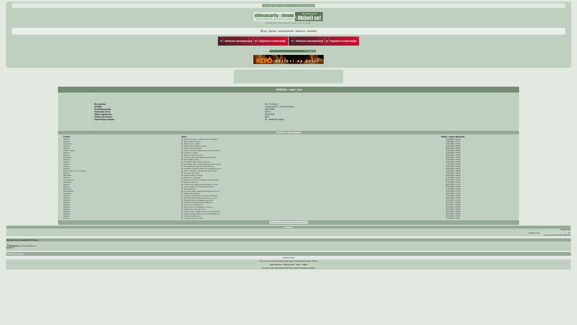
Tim (295, 5)
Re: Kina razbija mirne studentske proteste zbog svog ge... (201, 164)
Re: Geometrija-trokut (188, 189)
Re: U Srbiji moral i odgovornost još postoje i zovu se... (200, 184)
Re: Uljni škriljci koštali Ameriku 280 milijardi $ (196, 202)
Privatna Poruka (286, 107)
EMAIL (294, 23)
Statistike (310, 5)
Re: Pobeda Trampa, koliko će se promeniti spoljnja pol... (201, 214)
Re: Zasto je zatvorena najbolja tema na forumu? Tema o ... (202, 150)
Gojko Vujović (289, 261)
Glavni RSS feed (276, 264)
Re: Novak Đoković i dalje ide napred (194, 146)
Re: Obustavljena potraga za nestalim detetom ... (198, 166)
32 (558, 235)
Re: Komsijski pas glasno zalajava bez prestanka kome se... (202, 168)
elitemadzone (284, 23)
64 (561, 235)
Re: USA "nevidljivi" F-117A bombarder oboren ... (198, 186)
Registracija (272, 31)
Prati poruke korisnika (300, 222)
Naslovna (266, 5)
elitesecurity (271, 23)
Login (265, 31)
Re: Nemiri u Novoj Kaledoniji (191, 148)
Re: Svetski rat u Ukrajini (189, 153)
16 (555, 235)
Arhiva (298, 264)
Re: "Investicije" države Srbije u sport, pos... (196, 162)
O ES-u (289, 5)
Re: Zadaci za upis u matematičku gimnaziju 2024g (199, 157)
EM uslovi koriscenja (267, 261)
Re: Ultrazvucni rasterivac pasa (192, 155)
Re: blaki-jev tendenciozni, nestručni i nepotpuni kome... (200, 180)
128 (564, 235)
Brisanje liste (566, 229)
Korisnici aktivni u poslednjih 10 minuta (22, 240)
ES (306, 264)
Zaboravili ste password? (286, 31)
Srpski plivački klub (281, 268)
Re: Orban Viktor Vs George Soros (193, 209)
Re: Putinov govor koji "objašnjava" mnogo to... (197, 207)
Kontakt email (288, 257)
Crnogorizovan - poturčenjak (191, 177)
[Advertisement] (288, 76)
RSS (299, 23)
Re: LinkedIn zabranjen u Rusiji (192, 218)
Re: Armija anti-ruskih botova (191, 216)
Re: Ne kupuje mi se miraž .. (191, 173)
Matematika (67, 157)
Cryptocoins (67, 144)
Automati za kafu (268, 268)
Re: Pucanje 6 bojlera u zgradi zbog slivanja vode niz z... (201, 191)
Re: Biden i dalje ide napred (191, 141)
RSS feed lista (289, 264)
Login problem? (312, 31)
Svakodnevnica (68, 180)
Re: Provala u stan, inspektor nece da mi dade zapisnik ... (201, 211)
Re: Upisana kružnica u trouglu (192, 175)
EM (303, 264)
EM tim (314, 261)
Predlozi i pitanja (69, 150)
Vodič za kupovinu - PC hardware (74, 171)
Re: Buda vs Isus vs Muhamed (191, 205)
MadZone (66, 139)
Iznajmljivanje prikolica (307, 268)
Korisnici (302, 5)
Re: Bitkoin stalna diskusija (190, 193)
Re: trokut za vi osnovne (189, 182)
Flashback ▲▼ (300, 31)
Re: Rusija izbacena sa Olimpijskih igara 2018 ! (197, 200)
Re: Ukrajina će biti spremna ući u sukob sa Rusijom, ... (200, 196)
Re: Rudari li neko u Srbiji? (190, 144)
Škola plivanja (294, 268)
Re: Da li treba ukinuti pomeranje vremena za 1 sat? (199, 198)
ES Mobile (307, 23)
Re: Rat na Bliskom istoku (190, 159)
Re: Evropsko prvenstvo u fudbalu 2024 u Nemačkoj (199, 139)
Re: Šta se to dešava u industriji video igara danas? (199, 171)
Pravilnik (281, 5)
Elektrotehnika (68, 191)
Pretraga (273, 104)
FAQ (274, 5)
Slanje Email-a (272, 107)
